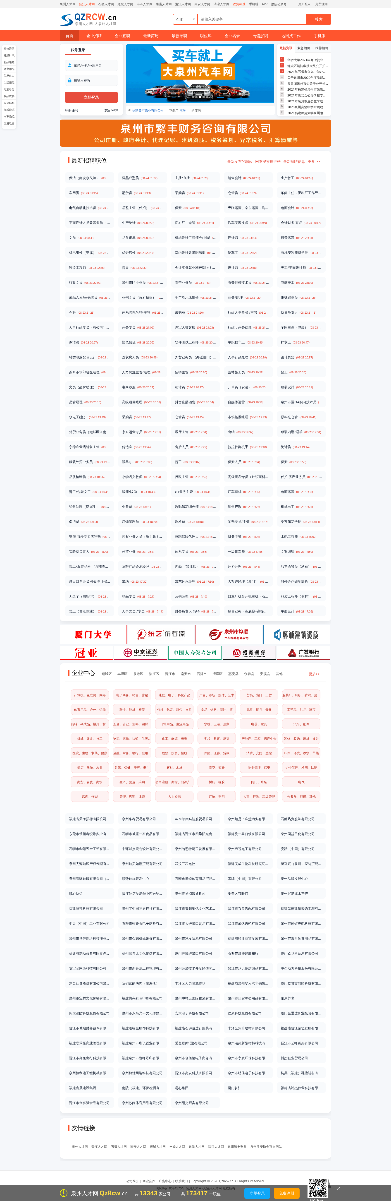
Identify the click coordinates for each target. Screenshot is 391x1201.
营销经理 (191, 596)
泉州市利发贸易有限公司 (193, 938)
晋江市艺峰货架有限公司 (299, 1043)
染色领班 (138, 342)
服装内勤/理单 (301, 432)
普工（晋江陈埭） (89, 611)
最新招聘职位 (89, 160)
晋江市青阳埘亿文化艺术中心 (195, 908)
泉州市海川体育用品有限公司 (301, 938)
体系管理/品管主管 (142, 312)
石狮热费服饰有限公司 (298, 819)
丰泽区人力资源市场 (190, 983)
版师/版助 (138, 491)
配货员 (136, 192)
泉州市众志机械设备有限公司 (142, 938)
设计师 (242, 237)
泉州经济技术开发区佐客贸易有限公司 (195, 968)
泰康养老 (287, 998)
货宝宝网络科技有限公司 (87, 968)
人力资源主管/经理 (142, 372)
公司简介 (132, 1181)
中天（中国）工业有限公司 (89, 923)
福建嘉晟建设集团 (82, 1088)
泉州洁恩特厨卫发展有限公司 (195, 848)
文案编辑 (297, 551)
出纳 (240, 432)
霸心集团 (181, 1088)
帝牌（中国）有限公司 (245, 878)
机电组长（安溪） (89, 252)
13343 (148, 1193)
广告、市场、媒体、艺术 (216, 695)
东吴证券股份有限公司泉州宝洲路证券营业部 (89, 983)
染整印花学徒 (300, 521)
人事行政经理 (247, 357)
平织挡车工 (245, 342)
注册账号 (71, 110)
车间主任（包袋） (301, 327)
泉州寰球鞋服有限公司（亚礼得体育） (89, 878)
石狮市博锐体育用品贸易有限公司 (195, 878)
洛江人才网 (183, 4)
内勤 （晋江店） (195, 566)
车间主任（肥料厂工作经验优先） (301, 192)
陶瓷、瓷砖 (217, 767)
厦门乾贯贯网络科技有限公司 (301, 983)
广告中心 (165, 1181)
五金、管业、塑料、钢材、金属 (132, 724)
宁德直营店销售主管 (89, 446)
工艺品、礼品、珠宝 (301, 709)
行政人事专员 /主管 (248, 312)
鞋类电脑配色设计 (89, 357)
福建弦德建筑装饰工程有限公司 (301, 908)
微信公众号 (279, 4)
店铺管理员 (139, 521)
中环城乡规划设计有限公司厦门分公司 (142, 848)
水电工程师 (298, 536)
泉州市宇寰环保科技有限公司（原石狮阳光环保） (248, 1058)
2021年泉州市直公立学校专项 (307, 101)
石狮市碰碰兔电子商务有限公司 (142, 923)
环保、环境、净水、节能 (301, 753)
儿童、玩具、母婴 (259, 709)
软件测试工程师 (195, 342)
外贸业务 (138, 551)
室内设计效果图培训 (195, 252)
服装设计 (297, 387)
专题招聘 (261, 35)
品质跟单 (138, 237)
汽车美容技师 (247, 222)
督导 (134, 267)
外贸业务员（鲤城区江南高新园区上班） (89, 432)
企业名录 (232, 35)
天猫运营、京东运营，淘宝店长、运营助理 (248, 207)
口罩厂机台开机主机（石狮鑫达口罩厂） (248, 596)
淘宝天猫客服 (194, 327)
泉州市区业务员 (142, 282)
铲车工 (242, 252)
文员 (81, 237)
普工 (293, 372)
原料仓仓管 (298, 417)
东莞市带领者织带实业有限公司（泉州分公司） (89, 833)
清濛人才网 (221, 4)
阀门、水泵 (259, 782)
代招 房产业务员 (301, 476)
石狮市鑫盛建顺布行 (243, 953)
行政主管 (191, 476)
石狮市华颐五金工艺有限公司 (89, 848)
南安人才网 (202, 4)
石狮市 (202, 673)
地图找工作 (291, 35)
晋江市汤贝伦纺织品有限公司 (248, 968)
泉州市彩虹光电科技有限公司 (301, 923)
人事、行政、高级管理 (259, 796)
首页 (69, 35)
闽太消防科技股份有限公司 (89, 1013)
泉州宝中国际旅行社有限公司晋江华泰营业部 (142, 908)
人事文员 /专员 (142, 611)
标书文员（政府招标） (142, 297)
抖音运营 (297, 237)
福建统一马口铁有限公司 (246, 833)
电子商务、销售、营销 (132, 695)
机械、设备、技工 (90, 738)
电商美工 (297, 282)
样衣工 (295, 342)
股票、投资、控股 (174, 753)
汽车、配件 (301, 724)
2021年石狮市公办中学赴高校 (307, 72)
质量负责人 (298, 312)
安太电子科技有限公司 (192, 1013)
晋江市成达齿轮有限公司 (246, 923)
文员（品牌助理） (89, 387)
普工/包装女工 (89, 491)
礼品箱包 (9, 62)
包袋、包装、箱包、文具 (174, 709)
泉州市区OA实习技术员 (301, 402)
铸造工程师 (87, 267)
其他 (279, 673)
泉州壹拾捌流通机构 (190, 893)
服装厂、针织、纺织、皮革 (301, 695)
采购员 (189, 192)
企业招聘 (94, 35)
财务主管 (244, 536)
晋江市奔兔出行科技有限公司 (89, 1058)
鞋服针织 (9, 55)
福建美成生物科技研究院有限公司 (248, 863)
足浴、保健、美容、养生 (132, 767)
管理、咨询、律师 (132, 796)
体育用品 (9, 69)
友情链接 (83, 1128)
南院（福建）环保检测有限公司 (142, 1088)
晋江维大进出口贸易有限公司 (195, 923)
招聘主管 (191, 372)
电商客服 (138, 387)
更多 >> (314, 161)
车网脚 (83, 192)
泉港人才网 (164, 4)
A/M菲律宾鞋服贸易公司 (193, 819)
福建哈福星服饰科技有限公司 (142, 1028)
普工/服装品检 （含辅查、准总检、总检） (89, 566)
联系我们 (181, 1181)
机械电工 (297, 506)
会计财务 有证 (301, 222)
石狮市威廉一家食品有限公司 (142, 833)
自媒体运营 (245, 402)
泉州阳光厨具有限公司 (192, 1102)
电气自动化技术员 (89, 207)
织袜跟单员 (298, 297)
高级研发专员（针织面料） (248, 476)
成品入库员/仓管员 (89, 297)
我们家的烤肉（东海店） (140, 983)
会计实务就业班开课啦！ (195, 267)
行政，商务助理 (248, 327)
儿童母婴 (9, 89)
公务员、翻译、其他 (301, 796)
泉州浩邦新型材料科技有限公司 (248, 1043)
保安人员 (244, 461)
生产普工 (297, 177)
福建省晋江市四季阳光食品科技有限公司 (195, 833)
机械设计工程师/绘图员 (195, 237)
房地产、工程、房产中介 (259, 738)
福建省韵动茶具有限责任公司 (89, 953)
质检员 (189, 521)
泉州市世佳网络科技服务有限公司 (89, 938)
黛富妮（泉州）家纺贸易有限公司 (301, 863)
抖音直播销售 (194, 402)
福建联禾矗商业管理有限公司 (89, 1043)
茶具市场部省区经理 (89, 372)
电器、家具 (259, 724)
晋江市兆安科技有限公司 (193, 1073)
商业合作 (149, 1181)
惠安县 (233, 673)
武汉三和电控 (185, 863)
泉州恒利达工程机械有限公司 (89, 1073)
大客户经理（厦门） (248, 581)
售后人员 (191, 446)
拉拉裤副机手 (247, 446)
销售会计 (244, 177)
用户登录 (304, 4)
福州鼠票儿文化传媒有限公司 (142, 953)
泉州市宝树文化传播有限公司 (89, 998)
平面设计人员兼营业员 (89, 222)
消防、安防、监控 (259, 753)
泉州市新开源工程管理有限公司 (142, 968)
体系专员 (191, 551)
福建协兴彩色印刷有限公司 (142, 998)
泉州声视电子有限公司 (245, 848)
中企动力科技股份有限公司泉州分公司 (301, 968)
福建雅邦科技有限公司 (86, 908)
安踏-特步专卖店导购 (89, 536)
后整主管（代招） (142, 207)
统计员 (189, 387)
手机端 (253, 4)
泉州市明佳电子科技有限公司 (248, 1073)
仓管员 (242, 192)
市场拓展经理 (247, 417)
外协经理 (244, 566)
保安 (187, 207)
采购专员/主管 (248, 521)
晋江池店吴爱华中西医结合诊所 (142, 893)
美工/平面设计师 (301, 267)
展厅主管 (191, 432)
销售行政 (244, 506)
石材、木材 (174, 767)
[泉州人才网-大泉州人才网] (88, 19)
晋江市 (170, 673)
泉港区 (138, 673)
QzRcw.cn (226, 1181)
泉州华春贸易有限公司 (139, 819)
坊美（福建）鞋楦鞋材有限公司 (301, 1073)
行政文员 (85, 282)
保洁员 (83, 342)
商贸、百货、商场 (90, 782)
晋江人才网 (87, 4)
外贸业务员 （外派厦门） (195, 357)
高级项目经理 (141, 402)
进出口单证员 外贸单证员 (89, 581)
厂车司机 (244, 491)
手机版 (319, 35)
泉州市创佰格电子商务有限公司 (195, 1058)
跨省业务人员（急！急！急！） (142, 536)
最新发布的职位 (240, 161)
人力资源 (174, 796)
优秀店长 (138, 252)
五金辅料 (9, 103)
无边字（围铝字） (89, 596)
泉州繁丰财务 (237, 1146)
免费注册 (321, 4)
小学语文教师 (141, 476)
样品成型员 (139, 177)
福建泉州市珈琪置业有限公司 (142, 1043)
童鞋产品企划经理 (142, 566)
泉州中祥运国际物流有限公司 (195, 998)
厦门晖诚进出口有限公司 (193, 953)
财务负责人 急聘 (195, 611)
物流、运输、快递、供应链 (132, 738)
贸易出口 (9, 76)
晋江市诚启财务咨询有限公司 (89, 1028)
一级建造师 (245, 551)
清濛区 (217, 673)
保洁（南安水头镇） (89, 177)
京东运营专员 (141, 432)
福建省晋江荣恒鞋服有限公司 (301, 1028)
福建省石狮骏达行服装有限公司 (195, 1028)
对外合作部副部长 (301, 581)
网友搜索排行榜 (268, 161)
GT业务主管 (193, 491)
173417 (197, 1193)
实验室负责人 (88, 551)
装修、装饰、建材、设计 (301, 738)
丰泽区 (122, 673)
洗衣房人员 (139, 357)
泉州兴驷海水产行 (294, 893)
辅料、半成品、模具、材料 (90, 724)
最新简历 (151, 35)
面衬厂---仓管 (194, 222)
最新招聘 (179, 35)
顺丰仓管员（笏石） (301, 566)
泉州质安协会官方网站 (266, 1146)
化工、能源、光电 (174, 738)
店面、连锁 (90, 796)
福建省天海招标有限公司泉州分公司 (89, 819)
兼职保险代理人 (195, 536)
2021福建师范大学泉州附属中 (307, 113)
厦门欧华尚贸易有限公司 (299, 953)
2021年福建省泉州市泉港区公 (307, 89)
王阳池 (184, 110)
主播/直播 (191, 177)
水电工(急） (87, 417)
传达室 (136, 446)
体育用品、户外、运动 (90, 709)
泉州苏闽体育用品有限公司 (142, 1102)
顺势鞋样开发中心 (135, 878)
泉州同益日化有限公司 (298, 833)
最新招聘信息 (294, 161)
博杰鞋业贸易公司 (294, 1058)
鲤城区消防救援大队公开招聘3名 (307, 66)
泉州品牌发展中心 (294, 878)
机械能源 (9, 110)
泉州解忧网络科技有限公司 (142, 1073)
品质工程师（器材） (301, 596)
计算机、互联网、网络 (90, 695)
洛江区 (154, 673)
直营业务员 (192, 282)
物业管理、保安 (259, 767)
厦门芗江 (234, 1088)
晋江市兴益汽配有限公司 (246, 908)
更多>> (314, 673)
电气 (301, 782)
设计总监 (297, 357)
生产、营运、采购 (132, 782)
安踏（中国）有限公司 (298, 848)
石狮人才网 (106, 4)
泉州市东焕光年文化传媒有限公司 (142, 1013)
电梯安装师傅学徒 (301, 252)
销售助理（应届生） (89, 506)
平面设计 (297, 611)
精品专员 (138, 596)
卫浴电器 (9, 123)
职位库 (206, 35)
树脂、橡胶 (217, 782)
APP (264, 4)
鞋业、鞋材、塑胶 (132, 709)
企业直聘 (122, 35)
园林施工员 (245, 372)
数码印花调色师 (195, 506)
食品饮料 (9, 96)
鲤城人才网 (125, 4)
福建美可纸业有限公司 (148, 110)
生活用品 (9, 82)
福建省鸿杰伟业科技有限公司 (301, 1088)
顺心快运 (76, 893)
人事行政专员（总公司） (89, 327)
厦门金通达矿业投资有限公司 (301, 1013)
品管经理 (85, 402)
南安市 (186, 673)
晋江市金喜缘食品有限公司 (89, 1102)
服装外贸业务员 (89, 461)
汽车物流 (9, 116)
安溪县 (265, 673)
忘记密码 (111, 110)
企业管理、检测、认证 (301, 767)
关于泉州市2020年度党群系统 (307, 77)
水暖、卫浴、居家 (216, 724)
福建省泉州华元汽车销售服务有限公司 (248, 983)
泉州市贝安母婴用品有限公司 (248, 998)
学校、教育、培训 (216, 738)
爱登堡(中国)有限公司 (191, 1043)
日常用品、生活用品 (174, 724)
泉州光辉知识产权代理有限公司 (89, 863)
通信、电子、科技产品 (174, 695)
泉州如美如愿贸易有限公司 (142, 863)
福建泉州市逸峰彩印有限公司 (142, 1058)
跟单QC (137, 461)
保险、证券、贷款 (216, 753)
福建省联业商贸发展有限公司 (248, 938)
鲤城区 (107, 673)
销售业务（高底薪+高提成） (248, 611)
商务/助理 (244, 297)
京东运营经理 (194, 581)
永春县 (249, 673)
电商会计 (297, 207)
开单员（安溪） (248, 387)
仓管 (81, 312)
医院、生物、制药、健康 (89, 753)
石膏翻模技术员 (248, 282)
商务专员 (138, 327)
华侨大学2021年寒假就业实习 (307, 60)
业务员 (136, 506)
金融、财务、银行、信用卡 (132, 753)
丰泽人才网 (145, 4)
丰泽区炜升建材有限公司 (246, 1028)
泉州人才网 (68, 4)
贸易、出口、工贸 (259, 695)
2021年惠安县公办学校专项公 (307, 95)
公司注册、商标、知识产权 (174, 782)
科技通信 (9, 48)
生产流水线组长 (195, 297)
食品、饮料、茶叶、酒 (217, 709)
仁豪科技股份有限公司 (245, 1013)
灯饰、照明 (217, 796)
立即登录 (257, 1193)
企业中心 (83, 673)
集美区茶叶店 (238, 893)
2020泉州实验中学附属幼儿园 (307, 107)
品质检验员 (87, 476)
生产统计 (138, 222)
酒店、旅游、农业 (90, 767)
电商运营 (297, 491)
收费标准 (239, 4)
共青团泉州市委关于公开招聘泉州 (307, 83)
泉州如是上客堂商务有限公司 (248, 819)
